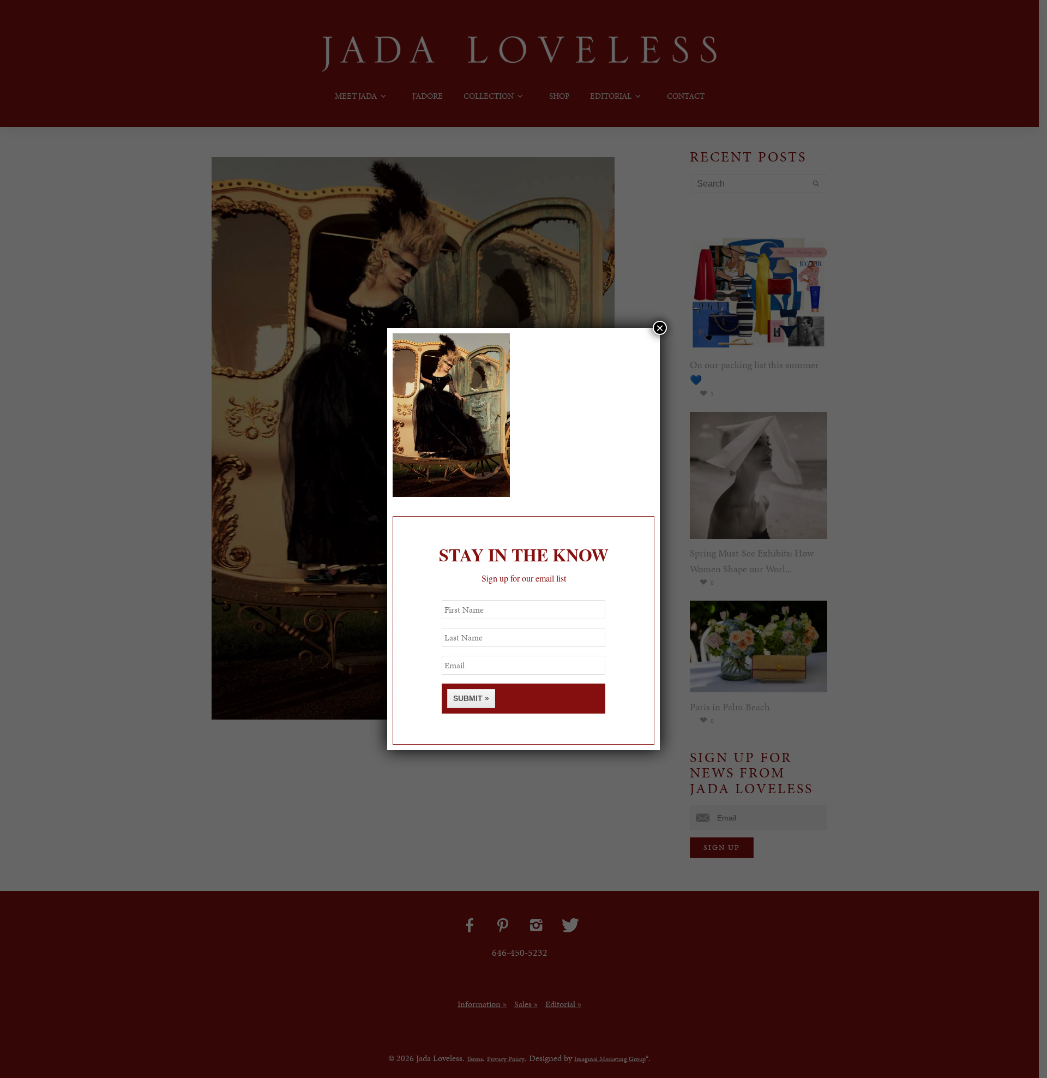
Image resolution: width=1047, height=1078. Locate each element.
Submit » (471, 698)
